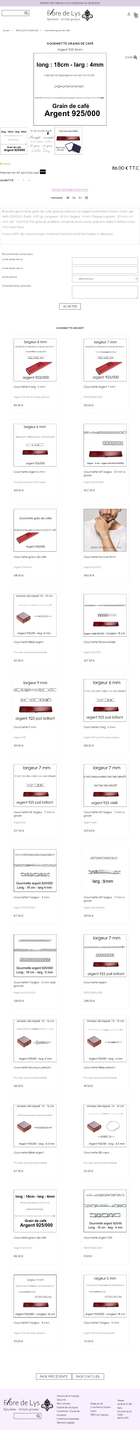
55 (88, 1171)
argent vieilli (90, 822)
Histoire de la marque (68, 1396)
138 (19, 575)
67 (18, 1171)
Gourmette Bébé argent (29, 642)
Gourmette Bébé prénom (99, 1067)
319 (19, 745)
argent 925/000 (92, 567)
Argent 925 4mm (23, 1247)
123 (89, 405)
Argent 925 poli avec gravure (29, 1333)
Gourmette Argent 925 (98, 1237)
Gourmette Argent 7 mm (99, 386)
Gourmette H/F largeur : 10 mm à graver (104, 473)
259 (89, 830)
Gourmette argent (95, 982)
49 (88, 1086)
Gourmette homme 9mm (100, 557)
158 (89, 745)
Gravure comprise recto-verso (30, 482)
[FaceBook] (86, 198)
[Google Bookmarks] (80, 198)
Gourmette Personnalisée (99, 642)
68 (18, 1086)
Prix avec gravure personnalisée (30, 652)
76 (88, 1341)
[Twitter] (68, 198)
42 (18, 660)
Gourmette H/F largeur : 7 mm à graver (34, 813)
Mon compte (63, 1403)
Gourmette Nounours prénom (32, 1067)
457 (89, 490)
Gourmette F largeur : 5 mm (101, 1322)
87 (18, 915)
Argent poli (20, 822)
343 (89, 575)
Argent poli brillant (94, 482)
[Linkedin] (74, 198)
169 (19, 490)
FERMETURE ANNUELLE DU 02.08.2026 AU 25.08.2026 (70, 3)
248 (89, 1001)
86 (18, 1256)
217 (19, 830)
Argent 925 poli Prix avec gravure (31, 397)
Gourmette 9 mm (25, 727)
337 (89, 660)
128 (19, 1001)
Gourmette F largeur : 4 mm (31, 897)
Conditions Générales (68, 1418)
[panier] (135, 14)
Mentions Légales (66, 1422)
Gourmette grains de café (70, 44)
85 (18, 405)
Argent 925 (20, 737)
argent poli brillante (94, 907)
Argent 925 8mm (23, 567)
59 (18, 1341)
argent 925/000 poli (24, 907)
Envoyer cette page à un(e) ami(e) (70, 189)
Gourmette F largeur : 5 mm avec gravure (35, 984)
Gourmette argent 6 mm (29, 472)
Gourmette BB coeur (97, 1152)
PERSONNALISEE (93, 397)
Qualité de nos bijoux (67, 1407)
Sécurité (61, 1399)
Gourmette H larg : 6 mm (29, 386)
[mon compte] (129, 14)
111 (88, 1256)
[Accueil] (70, 15)
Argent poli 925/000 (25, 992)
